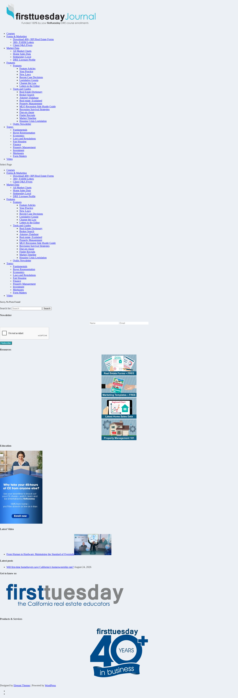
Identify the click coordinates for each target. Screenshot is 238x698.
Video (9, 159)
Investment (18, 150)
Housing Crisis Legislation (33, 121)
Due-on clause (26, 112)
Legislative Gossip (28, 80)
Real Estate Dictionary (30, 91)
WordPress (50, 685)
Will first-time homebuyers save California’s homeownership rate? (40, 567)
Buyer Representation (24, 132)
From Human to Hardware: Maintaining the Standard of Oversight (40, 554)
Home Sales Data (22, 54)
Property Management (30, 103)
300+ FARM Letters (23, 42)
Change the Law (27, 83)
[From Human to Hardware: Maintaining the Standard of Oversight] (92, 554)
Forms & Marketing (16, 36)
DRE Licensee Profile (24, 59)
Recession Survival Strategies (34, 109)
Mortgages (18, 153)
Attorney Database (29, 97)
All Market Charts (22, 51)
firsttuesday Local (22, 56)
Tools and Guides (22, 89)
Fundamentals (20, 129)
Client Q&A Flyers (22, 45)
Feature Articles (27, 68)
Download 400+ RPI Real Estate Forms (33, 39)
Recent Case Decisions (31, 77)
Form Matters (20, 156)
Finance (17, 144)
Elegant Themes (22, 685)
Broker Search (26, 94)
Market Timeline (27, 118)
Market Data (12, 48)
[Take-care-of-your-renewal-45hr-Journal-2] (21, 522)
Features (10, 62)
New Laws (25, 74)
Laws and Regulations (24, 138)
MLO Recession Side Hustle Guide (37, 106)
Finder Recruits (27, 115)
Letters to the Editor (29, 86)
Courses (10, 33)
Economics (18, 135)
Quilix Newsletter (22, 124)
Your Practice (26, 71)
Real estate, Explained (30, 100)
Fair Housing (19, 141)
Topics (9, 127)
